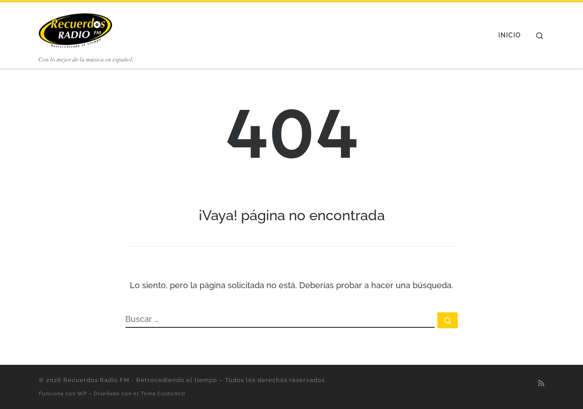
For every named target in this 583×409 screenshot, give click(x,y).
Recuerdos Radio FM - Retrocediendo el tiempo (140, 380)
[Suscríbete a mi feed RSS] (541, 383)
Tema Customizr (163, 393)
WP (82, 393)
